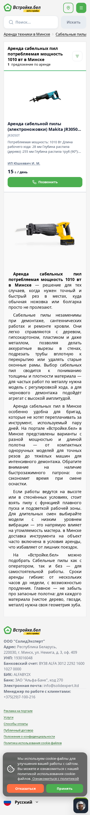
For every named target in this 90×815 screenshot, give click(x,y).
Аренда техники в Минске (27, 34)
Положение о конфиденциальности (29, 736)
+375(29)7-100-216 (19, 696)
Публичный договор (18, 730)
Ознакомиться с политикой (55, 778)
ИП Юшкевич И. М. (24, 163)
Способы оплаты (16, 724)
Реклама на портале (18, 711)
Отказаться (25, 788)
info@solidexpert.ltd (61, 685)
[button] (68, 8)
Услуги (8, 717)
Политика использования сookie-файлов (33, 743)
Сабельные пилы (71, 34)
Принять (64, 788)
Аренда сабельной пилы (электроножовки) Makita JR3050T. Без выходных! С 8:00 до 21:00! (44, 126)
